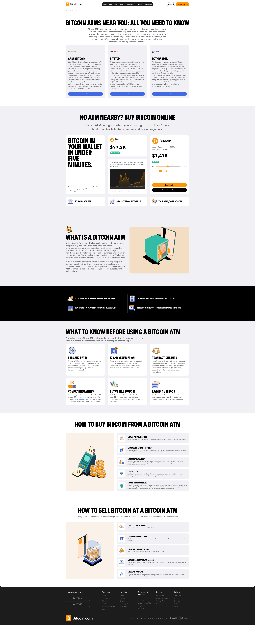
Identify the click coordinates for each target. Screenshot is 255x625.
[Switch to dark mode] (169, 4)
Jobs (103, 609)
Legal (104, 604)
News (122, 595)
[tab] (155, 171)
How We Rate (161, 604)
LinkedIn (177, 604)
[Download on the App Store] (78, 604)
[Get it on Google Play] (78, 598)
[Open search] (173, 4)
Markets (123, 598)
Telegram (177, 595)
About (104, 595)
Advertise (105, 601)
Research (123, 607)
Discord (177, 601)
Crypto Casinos (161, 601)
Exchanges (160, 595)
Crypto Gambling (162, 598)
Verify (176, 607)
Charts (122, 601)
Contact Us (106, 598)
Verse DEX (142, 609)
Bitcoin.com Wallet (81, 399)
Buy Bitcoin (142, 606)
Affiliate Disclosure (108, 607)
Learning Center (125, 604)
